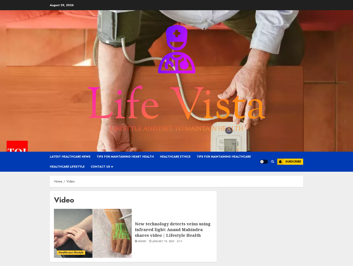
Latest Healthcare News (70, 157)
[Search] (272, 162)
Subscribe (293, 161)
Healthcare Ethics (175, 157)
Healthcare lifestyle (67, 167)
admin (142, 241)
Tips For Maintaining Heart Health (125, 157)
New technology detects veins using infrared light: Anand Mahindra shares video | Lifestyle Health (173, 229)
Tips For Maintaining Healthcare (224, 157)
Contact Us (100, 167)
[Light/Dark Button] (264, 162)
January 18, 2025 (163, 241)
